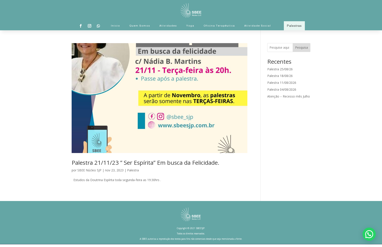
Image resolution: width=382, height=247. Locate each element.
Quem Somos (139, 25)
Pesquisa (301, 47)
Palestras (294, 25)
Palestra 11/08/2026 (281, 82)
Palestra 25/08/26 (280, 69)
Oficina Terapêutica (219, 25)
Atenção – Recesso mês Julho (288, 96)
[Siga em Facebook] (80, 25)
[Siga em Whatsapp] (98, 25)
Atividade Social (257, 25)
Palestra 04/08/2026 (281, 89)
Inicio (115, 25)
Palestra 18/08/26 (280, 76)
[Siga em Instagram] (89, 25)
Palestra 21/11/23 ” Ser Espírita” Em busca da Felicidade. (145, 163)
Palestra (133, 170)
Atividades (168, 25)
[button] (369, 234)
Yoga (190, 25)
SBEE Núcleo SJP (89, 170)
